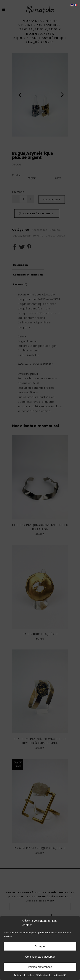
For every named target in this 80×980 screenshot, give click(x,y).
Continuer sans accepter (40, 956)
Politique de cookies (24, 974)
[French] (75, 5)
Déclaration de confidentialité (51, 974)
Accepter (40, 946)
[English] (72, 5)
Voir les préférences (40, 966)
